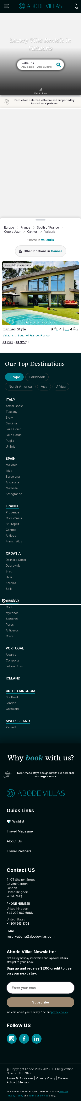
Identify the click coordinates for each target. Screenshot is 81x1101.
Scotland (12, 697)
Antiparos (12, 630)
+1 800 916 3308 (18, 923)
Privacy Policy (45, 1078)
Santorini (12, 618)
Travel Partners (19, 851)
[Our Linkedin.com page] (37, 1039)
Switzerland (18, 721)
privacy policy (59, 1012)
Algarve (11, 654)
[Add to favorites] (74, 265)
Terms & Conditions (20, 1078)
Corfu (10, 607)
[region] (40, 356)
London (11, 703)
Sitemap (23, 1082)
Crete (10, 636)
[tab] (27, 322)
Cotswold (12, 709)
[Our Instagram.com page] (12, 1039)
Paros (10, 624)
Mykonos (12, 613)
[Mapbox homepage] (10, 600)
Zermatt (11, 727)
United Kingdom (20, 691)
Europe (9, 227)
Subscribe (40, 1002)
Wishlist (18, 821)
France (25, 227)
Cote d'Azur (12, 231)
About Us (14, 841)
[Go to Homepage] (40, 793)
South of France (48, 227)
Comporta (12, 660)
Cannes (32, 231)
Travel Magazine (20, 831)
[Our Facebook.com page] (24, 1039)
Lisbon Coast (14, 666)
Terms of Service (38, 1095)
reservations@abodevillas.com (30, 936)
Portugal (15, 648)
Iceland (13, 678)
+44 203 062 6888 (20, 912)
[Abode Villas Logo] (40, 6)
